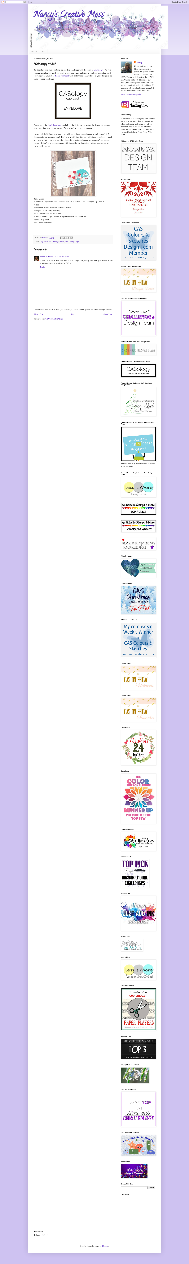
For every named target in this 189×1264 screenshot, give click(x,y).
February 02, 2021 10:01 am (57, 256)
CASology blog (54, 125)
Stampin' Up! (74, 241)
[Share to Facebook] (69, 238)
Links (43, 51)
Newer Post (38, 314)
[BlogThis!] (64, 238)
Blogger (105, 1246)
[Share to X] (66, 238)
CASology (98, 69)
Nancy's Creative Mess (69, 15)
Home (34, 51)
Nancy (139, 62)
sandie (43, 256)
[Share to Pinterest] (71, 238)
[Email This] (61, 238)
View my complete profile (131, 94)
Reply (42, 267)
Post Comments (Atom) (53, 318)
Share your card (62, 75)
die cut (61, 241)
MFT (67, 241)
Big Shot (44, 241)
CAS (49, 241)
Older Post (107, 314)
